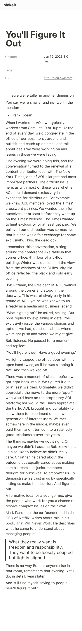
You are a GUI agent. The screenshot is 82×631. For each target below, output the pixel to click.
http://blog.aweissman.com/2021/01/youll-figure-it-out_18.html (59, 78)
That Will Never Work (33, 523)
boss (31, 138)
